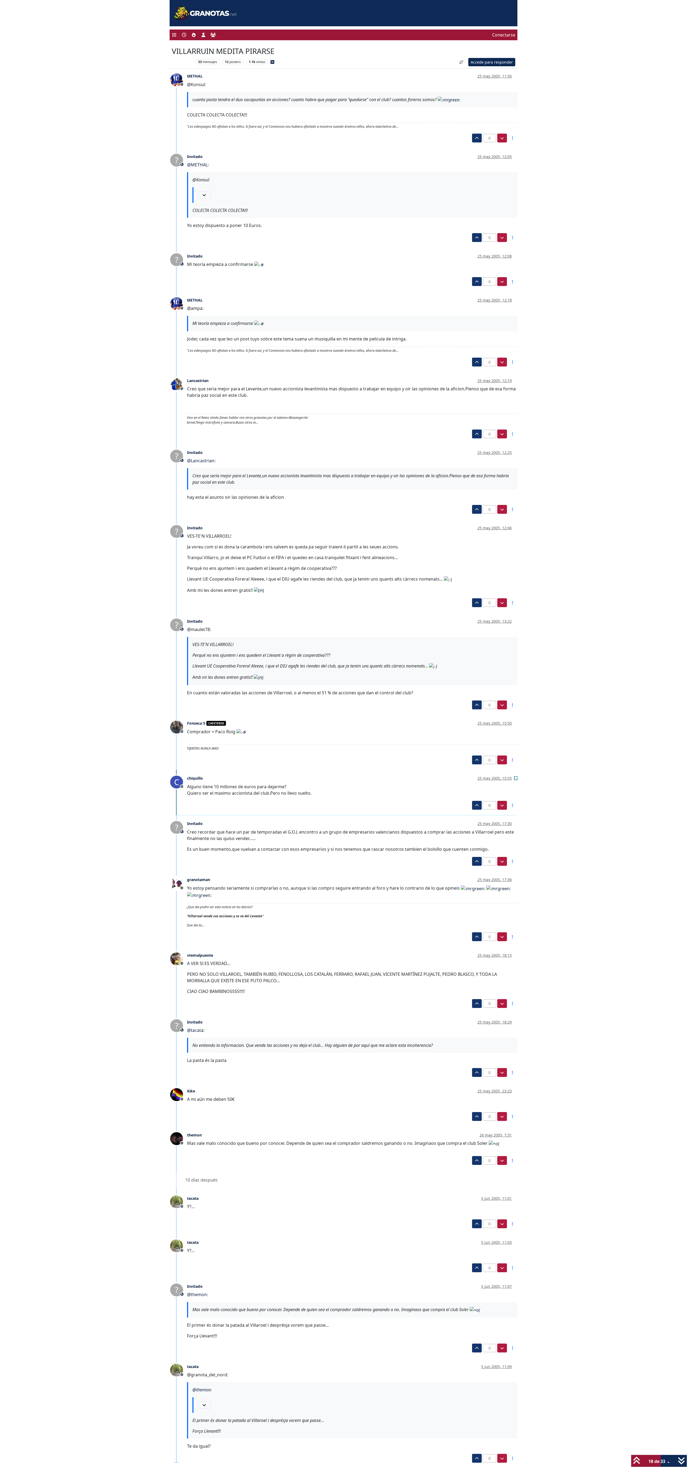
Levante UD (182, 62)
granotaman (198, 879)
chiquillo (195, 778)
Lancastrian (198, 380)
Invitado (195, 156)
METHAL (195, 76)
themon (194, 1135)
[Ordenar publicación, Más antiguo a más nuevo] (461, 62)
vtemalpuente (200, 955)
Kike (191, 1091)
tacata (193, 1198)
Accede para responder (492, 62)
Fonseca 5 (196, 723)
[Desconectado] (178, 79)
